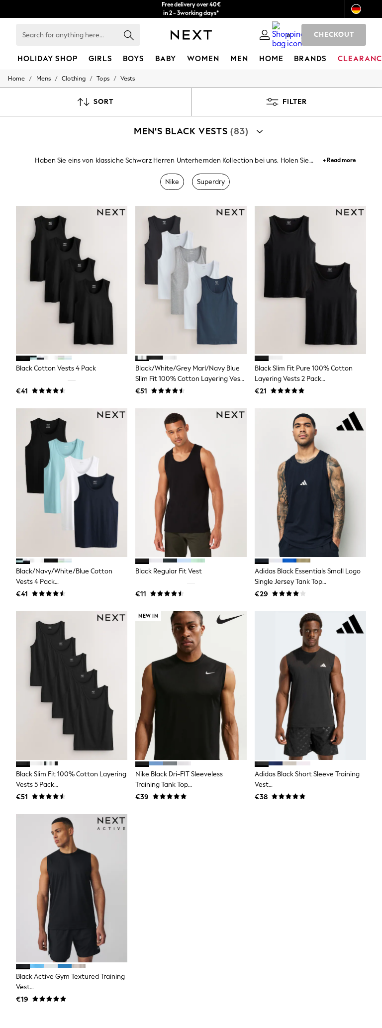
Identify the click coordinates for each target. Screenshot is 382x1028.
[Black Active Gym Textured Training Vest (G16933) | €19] (71, 888)
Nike (172, 182)
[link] (265, 35)
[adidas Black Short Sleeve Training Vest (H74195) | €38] (310, 685)
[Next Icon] (191, 35)
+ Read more (339, 159)
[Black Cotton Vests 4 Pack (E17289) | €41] (71, 280)
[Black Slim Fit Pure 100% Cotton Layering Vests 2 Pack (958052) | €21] (310, 280)
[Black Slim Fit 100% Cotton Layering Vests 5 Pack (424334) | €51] (71, 685)
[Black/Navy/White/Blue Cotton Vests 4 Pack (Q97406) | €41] (71, 482)
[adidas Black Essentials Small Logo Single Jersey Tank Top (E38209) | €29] (310, 482)
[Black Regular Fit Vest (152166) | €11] (191, 482)
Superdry (211, 182)
